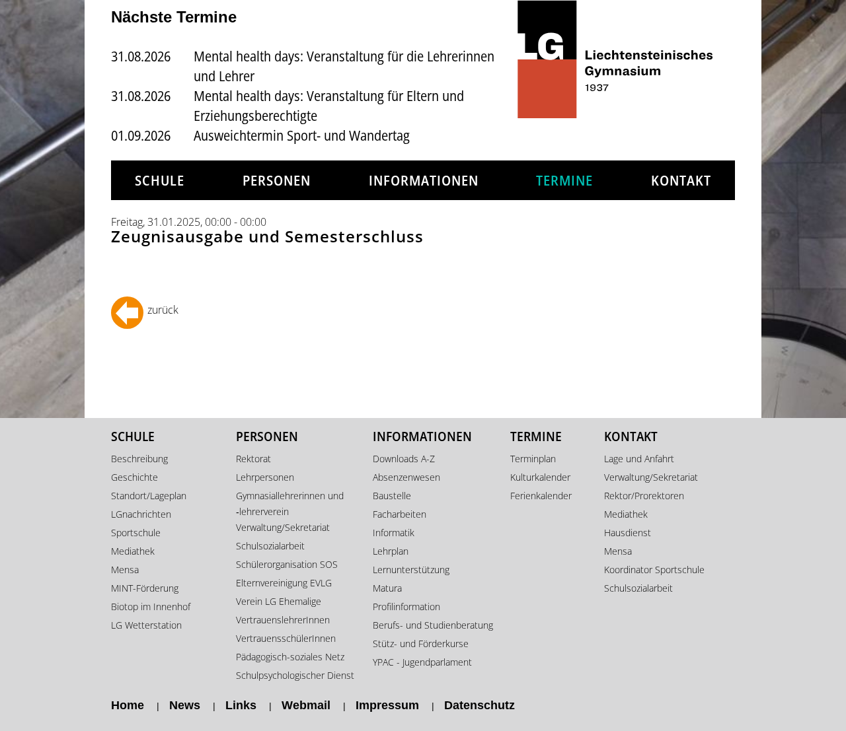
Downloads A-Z (404, 458)
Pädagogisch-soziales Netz (290, 656)
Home (127, 705)
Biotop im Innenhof (150, 606)
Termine (564, 180)
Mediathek (133, 551)
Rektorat (253, 458)
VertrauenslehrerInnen (283, 619)
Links (240, 705)
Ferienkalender (541, 495)
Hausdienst (627, 532)
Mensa (125, 569)
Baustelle (392, 495)
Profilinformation (406, 606)
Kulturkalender (540, 477)
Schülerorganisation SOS (287, 564)
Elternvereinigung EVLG (284, 582)
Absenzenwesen (406, 477)
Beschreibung (139, 458)
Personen (277, 180)
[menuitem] (160, 180)
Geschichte (134, 477)
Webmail (306, 705)
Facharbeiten (399, 514)
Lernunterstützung (411, 569)
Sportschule (136, 532)
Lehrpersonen (265, 477)
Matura (387, 588)
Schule (159, 180)
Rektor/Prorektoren (644, 495)
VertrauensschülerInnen (286, 638)
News (184, 705)
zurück (162, 309)
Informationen (424, 180)
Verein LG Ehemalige (278, 601)
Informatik (393, 532)
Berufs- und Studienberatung (433, 625)
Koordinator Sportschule (654, 569)
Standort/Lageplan (148, 495)
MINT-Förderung (144, 588)
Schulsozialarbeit (270, 546)
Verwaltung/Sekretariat (283, 527)
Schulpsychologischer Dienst (295, 675)
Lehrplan (390, 551)
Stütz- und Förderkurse (421, 643)
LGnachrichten (141, 514)
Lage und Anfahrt (639, 458)
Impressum (387, 705)
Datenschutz (479, 705)
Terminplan (533, 458)
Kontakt (681, 180)
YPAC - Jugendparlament (422, 662)
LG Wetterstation (146, 625)
